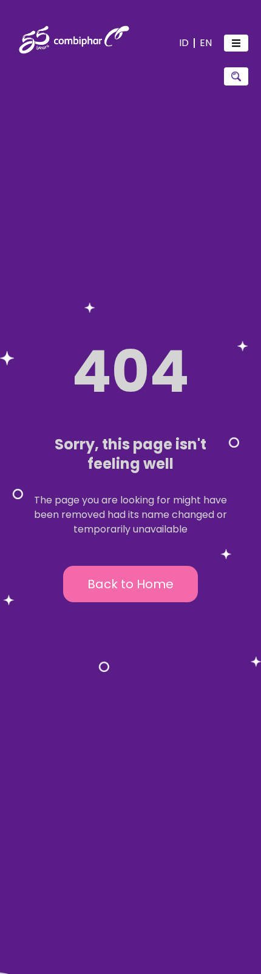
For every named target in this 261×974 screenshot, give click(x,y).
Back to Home (130, 584)
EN (206, 43)
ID (184, 43)
